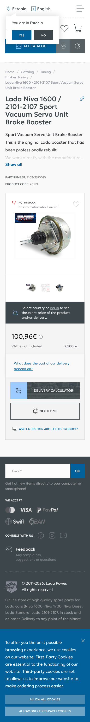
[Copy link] (80, 98)
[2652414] (31, 287)
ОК (77, 471)
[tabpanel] (31, 287)
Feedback (25, 549)
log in (54, 308)
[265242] (59, 287)
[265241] (45, 287)
